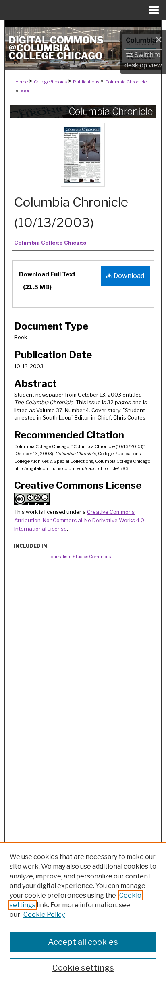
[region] (83, 914)
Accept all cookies (83, 942)
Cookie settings (83, 968)
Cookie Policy (44, 914)
